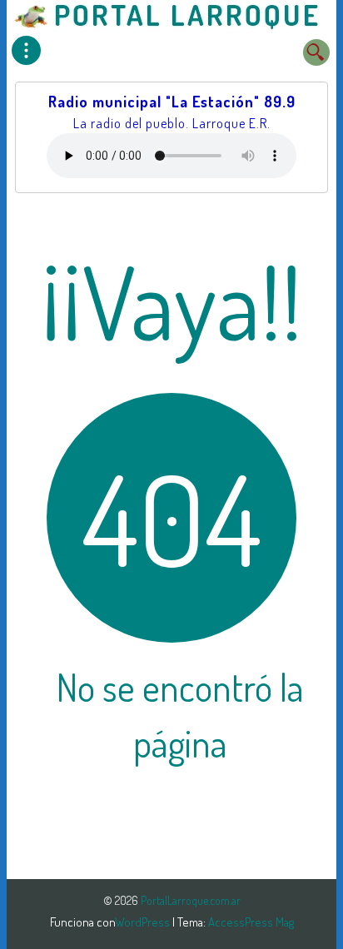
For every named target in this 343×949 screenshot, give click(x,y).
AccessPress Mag (251, 922)
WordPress (143, 922)
